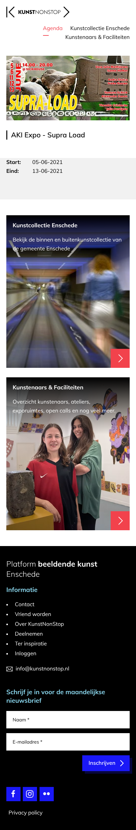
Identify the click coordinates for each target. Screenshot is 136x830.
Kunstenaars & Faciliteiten (97, 37)
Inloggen (25, 653)
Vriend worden (33, 614)
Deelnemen (29, 634)
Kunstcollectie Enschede (100, 28)
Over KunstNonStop (39, 624)
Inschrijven (102, 763)
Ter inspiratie (31, 643)
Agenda (53, 28)
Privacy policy (26, 812)
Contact (24, 604)
